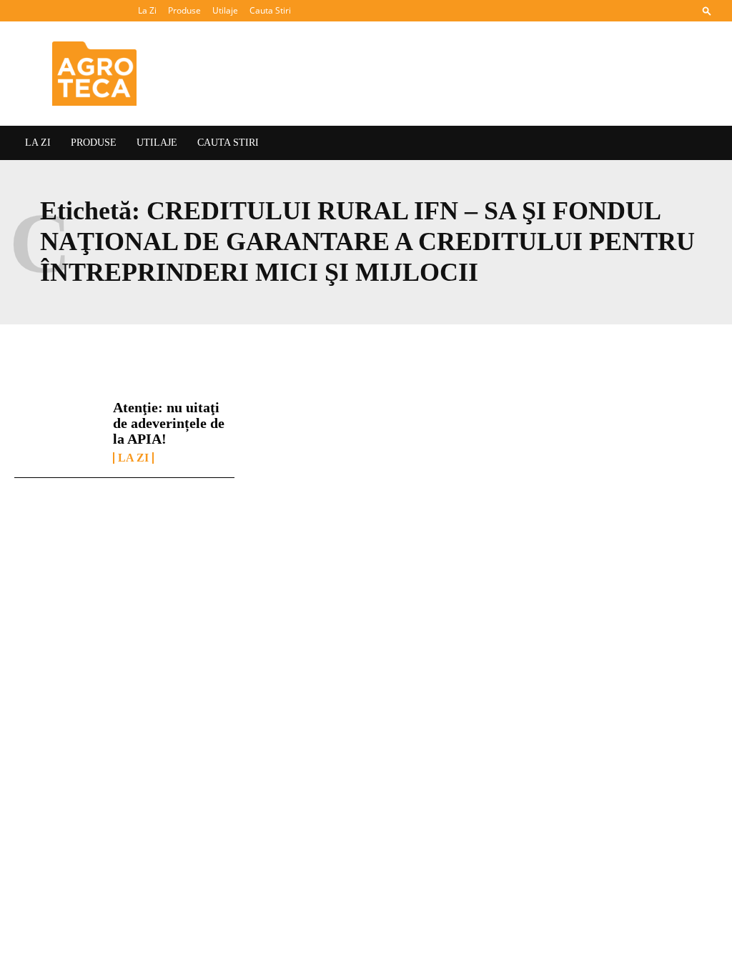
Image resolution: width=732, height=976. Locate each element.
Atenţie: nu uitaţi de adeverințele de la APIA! (168, 423)
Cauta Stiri (270, 10)
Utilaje (225, 10)
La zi (133, 458)
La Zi (147, 10)
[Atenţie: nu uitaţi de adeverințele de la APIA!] (58, 432)
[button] (707, 10)
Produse (184, 10)
